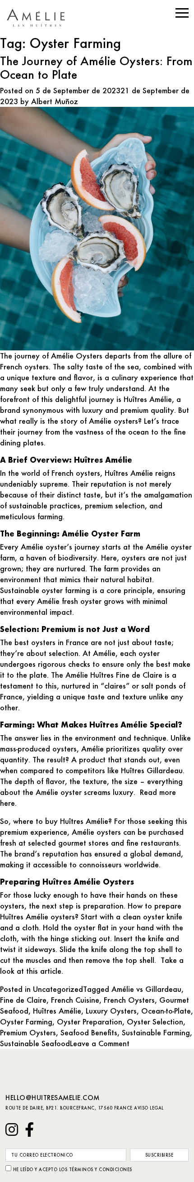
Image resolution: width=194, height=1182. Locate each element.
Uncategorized (58, 989)
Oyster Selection (155, 1021)
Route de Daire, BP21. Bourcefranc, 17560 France (69, 1107)
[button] (182, 13)
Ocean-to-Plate (166, 1010)
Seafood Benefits (88, 1032)
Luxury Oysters (111, 1010)
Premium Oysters (28, 1032)
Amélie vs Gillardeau (146, 989)
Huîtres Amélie (57, 1010)
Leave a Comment (99, 1043)
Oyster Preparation (89, 1021)
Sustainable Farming (156, 1032)
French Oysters (129, 1000)
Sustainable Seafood (35, 1043)
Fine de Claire (23, 1000)
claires (115, 685)
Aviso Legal (149, 1107)
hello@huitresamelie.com (52, 1097)
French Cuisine (75, 1000)
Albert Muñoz (54, 101)
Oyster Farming (26, 1021)
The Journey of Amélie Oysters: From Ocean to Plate (96, 67)
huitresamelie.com (39, 18)
